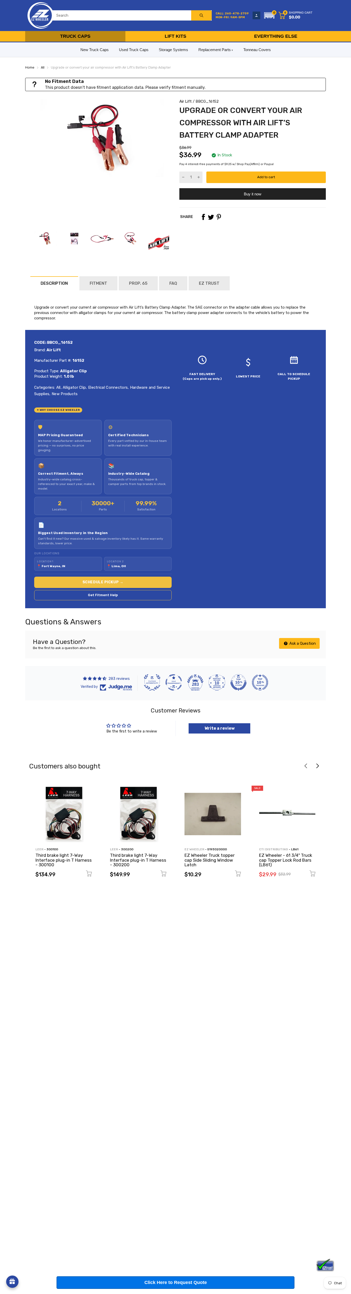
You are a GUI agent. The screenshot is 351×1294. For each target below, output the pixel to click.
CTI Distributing (273, 849)
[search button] (201, 15)
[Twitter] (211, 217)
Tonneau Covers (257, 49)
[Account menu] (256, 15)
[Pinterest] (219, 217)
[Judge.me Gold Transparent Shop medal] (173, 682)
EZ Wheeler (194, 849)
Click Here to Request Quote (175, 1282)
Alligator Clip (74, 387)
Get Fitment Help (103, 595)
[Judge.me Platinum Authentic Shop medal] (152, 682)
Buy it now (252, 194)
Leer (39, 849)
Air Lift (185, 101)
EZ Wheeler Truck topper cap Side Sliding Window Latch (209, 860)
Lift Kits (175, 36)
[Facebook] (203, 217)
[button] (269, 15)
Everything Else (275, 36)
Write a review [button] (220, 728)
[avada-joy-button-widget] (12, 1282)
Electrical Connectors (107, 387)
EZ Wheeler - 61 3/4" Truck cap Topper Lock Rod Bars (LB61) (285, 860)
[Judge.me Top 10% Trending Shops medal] (260, 682)
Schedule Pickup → (103, 582)
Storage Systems (173, 49)
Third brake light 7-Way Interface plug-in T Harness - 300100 (63, 860)
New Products (64, 394)
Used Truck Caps (134, 49)
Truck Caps (75, 36)
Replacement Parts (214, 49)
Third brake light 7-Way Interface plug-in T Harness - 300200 (138, 860)
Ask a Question (302, 643)
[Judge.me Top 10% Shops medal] (238, 682)
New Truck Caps (94, 49)
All (57, 387)
